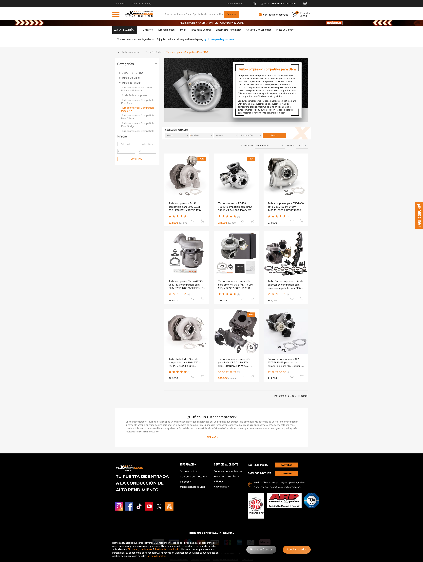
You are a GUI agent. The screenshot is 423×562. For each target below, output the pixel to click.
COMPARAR (120, 3)
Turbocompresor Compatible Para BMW (187, 52)
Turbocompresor (131, 52)
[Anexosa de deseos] (192, 221)
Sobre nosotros (188, 471)
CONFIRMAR (137, 158)
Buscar (274, 135)
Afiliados (218, 481)
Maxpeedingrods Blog (192, 486)
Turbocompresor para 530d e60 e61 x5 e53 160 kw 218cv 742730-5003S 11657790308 (286, 207)
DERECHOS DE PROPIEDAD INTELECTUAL (211, 533)
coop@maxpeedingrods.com (285, 487)
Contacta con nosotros (275, 14)
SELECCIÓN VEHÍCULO (176, 129)
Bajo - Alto (126, 144)
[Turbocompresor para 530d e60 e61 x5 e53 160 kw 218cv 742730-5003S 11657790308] (286, 176)
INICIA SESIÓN (277, 3)
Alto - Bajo (147, 144)
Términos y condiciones (139, 549)
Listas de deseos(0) (141, 3)
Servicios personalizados (228, 471)
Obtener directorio (286, 474)
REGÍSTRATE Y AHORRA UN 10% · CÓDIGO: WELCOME (211, 22)
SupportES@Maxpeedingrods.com (290, 482)
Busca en (231, 14)
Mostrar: (291, 145)
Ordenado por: (247, 145)
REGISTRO (291, 3)
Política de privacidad (166, 549)
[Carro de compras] (203, 221)
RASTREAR (286, 465)
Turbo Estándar (153, 52)
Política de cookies (157, 556)
